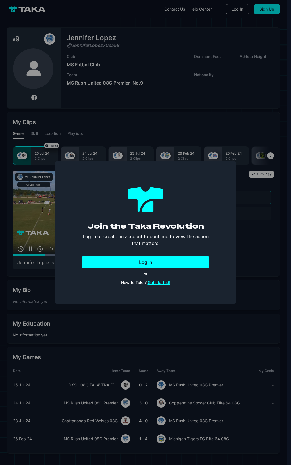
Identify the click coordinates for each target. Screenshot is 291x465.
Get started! (159, 282)
